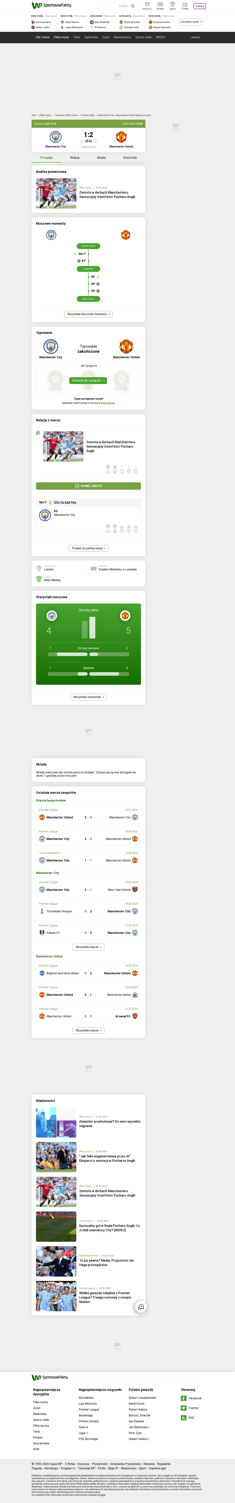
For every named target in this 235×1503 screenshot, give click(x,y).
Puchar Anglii (88, 115)
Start (34, 115)
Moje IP (113, 1468)
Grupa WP (56, 1464)
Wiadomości (128, 1468)
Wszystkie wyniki (190, 21)
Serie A (83, 1427)
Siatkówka (91, 37)
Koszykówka (41, 1443)
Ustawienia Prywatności (125, 1464)
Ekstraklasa (86, 1398)
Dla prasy (83, 1464)
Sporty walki (143, 37)
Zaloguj (200, 6)
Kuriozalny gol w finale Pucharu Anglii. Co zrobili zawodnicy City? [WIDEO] (109, 1228)
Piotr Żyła (135, 1433)
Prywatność (100, 1464)
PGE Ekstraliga (88, 1439)
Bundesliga (86, 1415)
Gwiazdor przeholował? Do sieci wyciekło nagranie (110, 1124)
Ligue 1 (83, 1433)
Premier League (87, 1288)
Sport (142, 1468)
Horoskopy (51, 1468)
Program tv (68, 1468)
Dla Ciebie (43, 37)
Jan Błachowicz (139, 1427)
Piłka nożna (61, 37)
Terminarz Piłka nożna (66, 115)
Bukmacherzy (122, 37)
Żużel (105, 37)
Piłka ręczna (41, 1425)
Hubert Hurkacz (139, 1439)
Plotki (102, 1468)
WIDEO (160, 37)
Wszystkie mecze (87, 947)
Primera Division (89, 1421)
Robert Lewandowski (142, 1398)
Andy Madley (52, 580)
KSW (36, 1449)
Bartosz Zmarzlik (139, 1415)
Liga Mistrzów (88, 1403)
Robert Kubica (138, 1409)
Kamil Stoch (136, 1403)
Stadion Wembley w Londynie (118, 569)
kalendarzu (108, 402)
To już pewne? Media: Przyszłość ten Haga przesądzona (106, 1263)
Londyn (48, 569)
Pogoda (37, 1468)
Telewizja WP (86, 1468)
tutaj (103, 1495)
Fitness (38, 1437)
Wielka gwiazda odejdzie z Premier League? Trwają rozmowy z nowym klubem (105, 1297)
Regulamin (163, 1464)
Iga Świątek (136, 1421)
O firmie (70, 1464)
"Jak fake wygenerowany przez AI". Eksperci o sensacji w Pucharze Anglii (107, 1158)
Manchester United (89, 1255)
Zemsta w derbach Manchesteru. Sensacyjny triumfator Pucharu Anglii (107, 194)
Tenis (76, 37)
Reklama (149, 1464)
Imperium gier (157, 1468)
